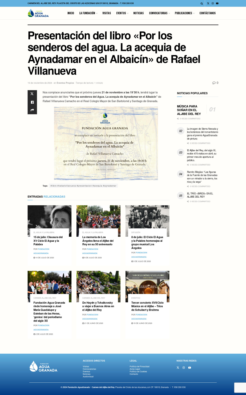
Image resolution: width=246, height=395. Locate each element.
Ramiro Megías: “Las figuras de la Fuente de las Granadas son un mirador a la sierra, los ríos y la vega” (202, 176)
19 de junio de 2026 (142, 323)
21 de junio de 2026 (93, 323)
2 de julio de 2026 (44, 334)
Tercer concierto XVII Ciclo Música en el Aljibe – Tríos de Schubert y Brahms (147, 306)
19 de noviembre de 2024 (40, 82)
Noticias (138, 13)
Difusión (135, 232)
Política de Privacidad (139, 366)
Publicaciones (183, 13)
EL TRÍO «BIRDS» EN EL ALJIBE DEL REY (200, 195)
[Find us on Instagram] (213, 3)
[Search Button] (202, 3)
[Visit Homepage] (38, 13)
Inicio (70, 13)
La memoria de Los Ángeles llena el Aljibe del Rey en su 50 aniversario (97, 240)
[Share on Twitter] (32, 94)
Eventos (121, 13)
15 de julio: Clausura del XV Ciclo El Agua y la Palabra (48, 240)
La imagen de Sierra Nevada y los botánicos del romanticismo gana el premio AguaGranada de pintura (202, 133)
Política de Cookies (138, 371)
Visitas (106, 13)
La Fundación (87, 13)
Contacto (134, 374)
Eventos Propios (65, 82)
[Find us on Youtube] (217, 3)
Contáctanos (207, 13)
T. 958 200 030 (127, 3)
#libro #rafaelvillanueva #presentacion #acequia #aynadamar (83, 185)
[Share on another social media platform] (32, 110)
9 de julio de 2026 (93, 257)
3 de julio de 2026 (142, 261)
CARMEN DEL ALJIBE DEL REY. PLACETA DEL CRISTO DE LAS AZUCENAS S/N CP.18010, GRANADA (73, 3)
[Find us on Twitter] (208, 3)
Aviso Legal (135, 369)
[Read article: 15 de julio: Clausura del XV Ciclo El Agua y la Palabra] (49, 221)
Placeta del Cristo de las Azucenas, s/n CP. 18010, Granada (130, 387)
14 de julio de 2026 (44, 257)
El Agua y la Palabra (43, 232)
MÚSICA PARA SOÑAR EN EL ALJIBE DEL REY (189, 110)
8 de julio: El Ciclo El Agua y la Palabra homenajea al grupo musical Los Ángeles (147, 242)
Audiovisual (88, 376)
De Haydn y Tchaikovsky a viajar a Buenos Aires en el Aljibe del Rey (98, 306)
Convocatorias (158, 13)
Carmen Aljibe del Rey (44, 298)
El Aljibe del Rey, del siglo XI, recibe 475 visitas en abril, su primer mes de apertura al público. (201, 155)
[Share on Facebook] (32, 102)
